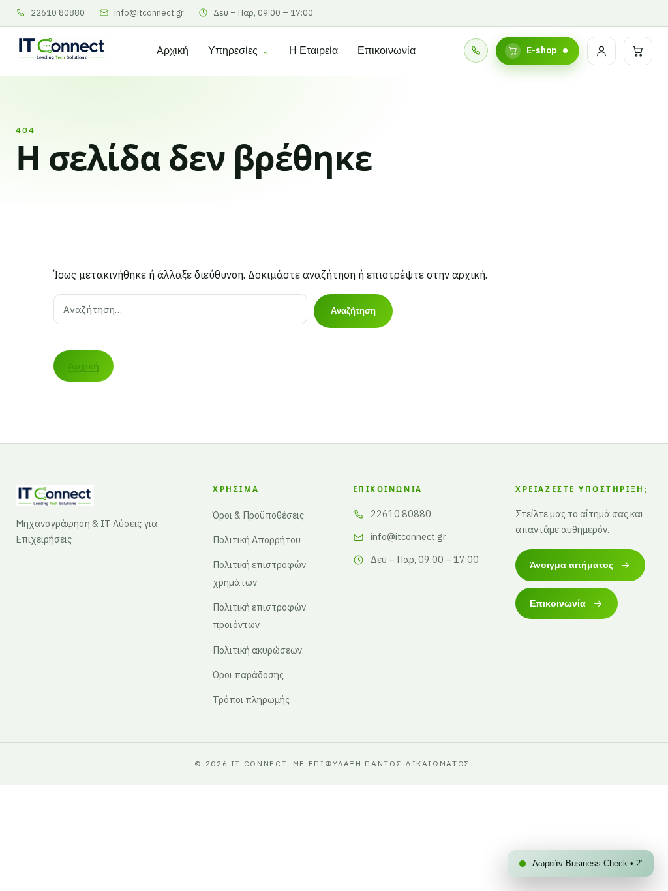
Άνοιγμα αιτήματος (571, 565)
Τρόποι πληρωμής (251, 699)
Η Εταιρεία (313, 50)
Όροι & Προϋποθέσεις (258, 515)
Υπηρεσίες (233, 50)
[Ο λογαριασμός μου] (601, 51)
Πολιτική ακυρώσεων (257, 650)
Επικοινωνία (386, 50)
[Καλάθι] (638, 51)
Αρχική (173, 50)
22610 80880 (401, 513)
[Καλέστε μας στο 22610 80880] (476, 50)
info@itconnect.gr (408, 536)
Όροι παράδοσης (248, 675)
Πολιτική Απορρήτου (257, 540)
